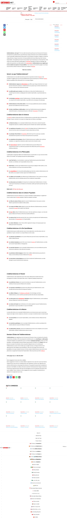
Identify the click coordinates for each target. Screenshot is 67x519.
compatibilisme (13, 171)
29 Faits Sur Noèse (24, 413)
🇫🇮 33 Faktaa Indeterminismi (35, 448)
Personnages (20, 8)
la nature (16, 208)
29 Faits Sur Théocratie (24, 427)
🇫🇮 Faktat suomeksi (35, 477)
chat (26, 128)
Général (45, 8)
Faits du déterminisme (39, 19)
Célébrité (14, 8)
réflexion (43, 350)
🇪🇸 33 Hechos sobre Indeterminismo (35, 446)
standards (43, 365)
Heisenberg (24, 133)
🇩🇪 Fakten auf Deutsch (35, 459)
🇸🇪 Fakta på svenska (35, 472)
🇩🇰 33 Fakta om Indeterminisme (36, 443)
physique (28, 61)
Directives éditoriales (45, 13)
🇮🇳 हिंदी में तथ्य (35, 485)
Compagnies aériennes (8, 8)
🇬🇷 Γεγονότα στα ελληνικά (36, 482)
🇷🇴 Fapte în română (35, 503)
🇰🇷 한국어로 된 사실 (35, 493)
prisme (33, 242)
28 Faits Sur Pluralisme (53, 427)
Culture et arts (25, 8)
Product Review (38, 440)
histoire (33, 66)
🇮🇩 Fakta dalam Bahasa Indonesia (35, 488)
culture (18, 197)
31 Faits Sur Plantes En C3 (10, 399)
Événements (35, 8)
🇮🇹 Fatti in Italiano (35, 464)
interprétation (19, 219)
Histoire (49, 8)
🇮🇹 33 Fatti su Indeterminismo (35, 451)
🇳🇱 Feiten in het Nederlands (35, 498)
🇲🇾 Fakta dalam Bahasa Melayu (35, 496)
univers (45, 78)
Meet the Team (38, 438)
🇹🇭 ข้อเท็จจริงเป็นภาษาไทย (36, 509)
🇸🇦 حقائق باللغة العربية (36, 480)
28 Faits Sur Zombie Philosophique (12, 427)
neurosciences (14, 144)
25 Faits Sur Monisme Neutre (40, 427)
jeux (11, 212)
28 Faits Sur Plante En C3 (25, 399)
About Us (38, 433)
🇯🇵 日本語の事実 (35, 490)
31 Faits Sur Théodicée (39, 413)
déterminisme (25, 84)
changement (21, 298)
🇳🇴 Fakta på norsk (35, 475)
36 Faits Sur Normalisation (39, 399)
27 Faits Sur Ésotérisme (10, 413)
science (9, 117)
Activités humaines (54, 8)
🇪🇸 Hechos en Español (35, 461)
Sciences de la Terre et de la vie (30, 8)
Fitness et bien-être (40, 8)
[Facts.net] (7, 2)
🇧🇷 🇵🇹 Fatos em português (36, 467)
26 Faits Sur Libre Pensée (54, 399)
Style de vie (59, 8)
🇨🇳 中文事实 (35, 517)
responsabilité (29, 63)
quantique (17, 98)
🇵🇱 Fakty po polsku (35, 501)
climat (30, 254)
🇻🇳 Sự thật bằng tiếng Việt (36, 511)
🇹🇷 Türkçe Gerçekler (35, 514)
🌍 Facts (35, 456)
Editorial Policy (38, 435)
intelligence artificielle (24, 293)
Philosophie (28, 19)
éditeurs (20, 366)
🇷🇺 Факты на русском (35, 506)
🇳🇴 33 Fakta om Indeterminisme (36, 454)
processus (42, 146)
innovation (35, 111)
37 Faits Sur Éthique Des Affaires (55, 413)
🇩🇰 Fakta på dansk (35, 469)
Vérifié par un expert (37, 13)
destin (40, 76)
